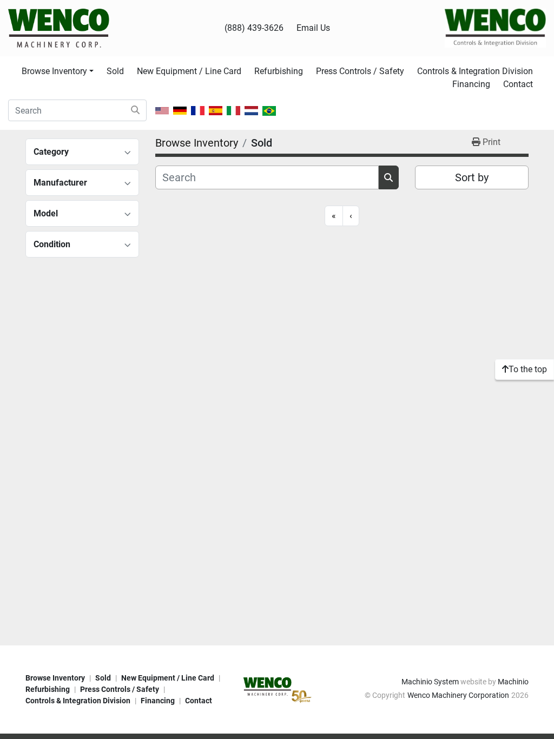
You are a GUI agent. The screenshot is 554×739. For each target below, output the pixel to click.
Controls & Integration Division (475, 71)
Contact (518, 84)
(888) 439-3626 (254, 28)
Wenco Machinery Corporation (458, 695)
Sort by (472, 177)
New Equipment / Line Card (189, 71)
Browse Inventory (54, 71)
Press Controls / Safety (360, 71)
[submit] (135, 110)
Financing (471, 84)
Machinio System (430, 681)
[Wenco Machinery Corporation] (277, 688)
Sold (115, 71)
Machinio (513, 681)
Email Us (313, 28)
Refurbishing (278, 71)
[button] (58, 71)
